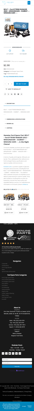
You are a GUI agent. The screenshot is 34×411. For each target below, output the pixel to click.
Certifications (5, 265)
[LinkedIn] (16, 353)
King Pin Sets (5, 291)
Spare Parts (23, 388)
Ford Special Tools (7, 297)
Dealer (28, 388)
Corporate (4, 263)
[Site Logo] (8, 3)
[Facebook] (3, 353)
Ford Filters (5, 285)
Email (18, 94)
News (3, 269)
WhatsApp (21, 94)
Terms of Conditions (8, 391)
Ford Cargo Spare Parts (8, 277)
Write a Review (17, 333)
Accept (24, 406)
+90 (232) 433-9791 (19, 320)
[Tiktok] (20, 353)
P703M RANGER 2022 (12, 73)
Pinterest (15, 94)
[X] (6, 353)
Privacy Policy (28, 391)
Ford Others (5, 283)
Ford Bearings (5, 287)
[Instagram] (13, 353)
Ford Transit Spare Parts (8, 279)
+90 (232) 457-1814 (19, 325)
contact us (25, 184)
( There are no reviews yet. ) (18, 61)
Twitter (8, 94)
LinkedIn (11, 94)
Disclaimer (17, 397)
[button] (11, 189)
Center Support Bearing (8, 293)
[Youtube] (10, 353)
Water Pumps (5, 295)
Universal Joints (6, 289)
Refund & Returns (18, 391)
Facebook (5, 94)
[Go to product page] (10, 197)
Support (17, 331)
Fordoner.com (7, 166)
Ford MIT (4, 299)
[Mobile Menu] (29, 3)
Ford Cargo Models (7, 267)
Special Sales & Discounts (8, 271)
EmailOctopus (21, 370)
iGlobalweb (19, 401)
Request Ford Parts (17, 335)
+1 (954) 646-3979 (19, 327)
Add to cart (22, 84)
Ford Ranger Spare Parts (16, 71)
